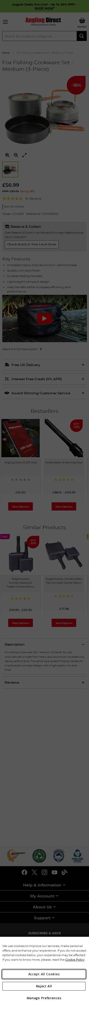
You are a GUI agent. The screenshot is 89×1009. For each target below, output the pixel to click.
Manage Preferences (44, 998)
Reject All (44, 986)
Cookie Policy (74, 959)
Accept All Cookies (44, 974)
